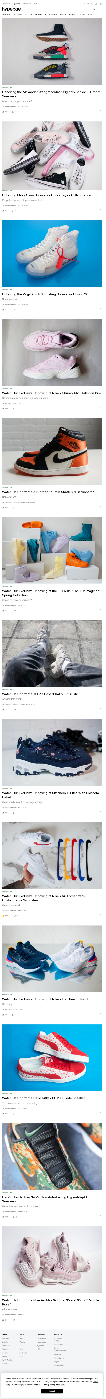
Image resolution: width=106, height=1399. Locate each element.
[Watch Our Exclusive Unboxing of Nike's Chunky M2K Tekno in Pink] (52, 352)
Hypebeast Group (58, 1339)
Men (21, 1338)
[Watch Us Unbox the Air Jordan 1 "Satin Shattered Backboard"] (52, 451)
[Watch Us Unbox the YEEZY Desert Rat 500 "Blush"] (52, 653)
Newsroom (58, 1344)
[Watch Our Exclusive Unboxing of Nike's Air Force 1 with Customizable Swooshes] (52, 855)
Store (91, 14)
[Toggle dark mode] (94, 9)
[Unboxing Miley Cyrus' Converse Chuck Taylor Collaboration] (52, 154)
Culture (73, 14)
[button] (60, 111)
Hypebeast (41, 1338)
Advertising (59, 1357)
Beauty (28, 14)
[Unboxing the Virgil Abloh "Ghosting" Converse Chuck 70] (52, 253)
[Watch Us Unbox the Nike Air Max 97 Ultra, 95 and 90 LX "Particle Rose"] (52, 1259)
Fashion (6, 14)
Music (63, 14)
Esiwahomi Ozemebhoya (14, 502)
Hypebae (40, 1345)
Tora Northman (10, 106)
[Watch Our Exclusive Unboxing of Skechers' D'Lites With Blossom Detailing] (52, 752)
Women (22, 1341)
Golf (21, 1349)
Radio (82, 14)
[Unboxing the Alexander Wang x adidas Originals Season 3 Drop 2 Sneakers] (52, 51)
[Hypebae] (11, 9)
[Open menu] (100, 9)
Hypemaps (41, 1341)
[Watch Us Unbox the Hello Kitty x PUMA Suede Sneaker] (52, 1057)
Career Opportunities (60, 1349)
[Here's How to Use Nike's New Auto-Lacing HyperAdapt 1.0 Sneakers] (52, 1156)
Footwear (18, 14)
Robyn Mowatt (10, 807)
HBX (38, 1349)
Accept (52, 1391)
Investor (57, 1354)
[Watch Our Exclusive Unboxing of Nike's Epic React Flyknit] (52, 958)
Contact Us (59, 1365)
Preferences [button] (60, 1385)
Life (20, 1345)
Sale (21, 1356)
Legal (56, 1361)
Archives (23, 1352)
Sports (38, 14)
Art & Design (51, 14)
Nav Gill (7, 403)
